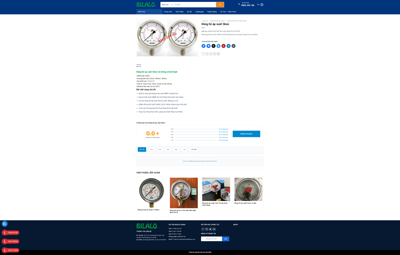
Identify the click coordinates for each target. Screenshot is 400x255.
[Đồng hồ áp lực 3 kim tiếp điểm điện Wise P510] (184, 193)
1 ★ (184, 149)
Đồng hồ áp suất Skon (235, 34)
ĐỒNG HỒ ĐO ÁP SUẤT (217, 21)
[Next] (263, 198)
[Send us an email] (214, 229)
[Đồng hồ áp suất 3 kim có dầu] (248, 189)
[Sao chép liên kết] (234, 46)
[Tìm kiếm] (220, 4)
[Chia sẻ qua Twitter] (214, 46)
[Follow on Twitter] (210, 229)
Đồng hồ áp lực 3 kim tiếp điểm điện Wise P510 (183, 211)
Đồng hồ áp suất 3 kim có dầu (245, 203)
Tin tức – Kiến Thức (228, 12)
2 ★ (176, 149)
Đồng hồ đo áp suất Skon (250, 34)
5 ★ (151, 149)
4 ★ (159, 149)
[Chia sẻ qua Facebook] (204, 46)
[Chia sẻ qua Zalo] (209, 46)
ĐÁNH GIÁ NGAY (246, 134)
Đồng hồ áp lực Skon (210, 34)
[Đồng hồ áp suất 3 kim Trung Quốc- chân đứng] (216, 189)
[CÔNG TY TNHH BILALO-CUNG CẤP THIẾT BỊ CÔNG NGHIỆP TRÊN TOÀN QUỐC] (146, 4)
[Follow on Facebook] (203, 229)
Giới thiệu (180, 12)
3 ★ (168, 149)
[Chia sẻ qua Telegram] (219, 46)
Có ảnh (194, 149)
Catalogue (199, 12)
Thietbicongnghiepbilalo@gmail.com (184, 239)
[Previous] (136, 198)
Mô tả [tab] (138, 66)
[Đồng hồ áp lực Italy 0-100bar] (152, 193)
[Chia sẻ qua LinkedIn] (229, 46)
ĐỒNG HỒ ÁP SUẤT (223, 34)
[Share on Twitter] (207, 54)
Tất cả (142, 149)
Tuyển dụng (212, 12)
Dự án (189, 12)
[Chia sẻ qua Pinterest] (224, 46)
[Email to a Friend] (211, 54)
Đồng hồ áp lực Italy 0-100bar (148, 210)
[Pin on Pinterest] (214, 54)
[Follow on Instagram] (206, 229)
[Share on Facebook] (203, 54)
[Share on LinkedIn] (218, 54)
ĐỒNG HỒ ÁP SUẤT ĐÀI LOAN (236, 21)
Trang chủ (168, 12)
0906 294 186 (247, 4)
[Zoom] (139, 54)
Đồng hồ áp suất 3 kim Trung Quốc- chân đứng (215, 204)
